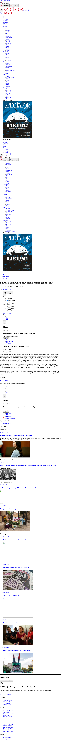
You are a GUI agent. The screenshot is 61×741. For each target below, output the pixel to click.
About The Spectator (8, 711)
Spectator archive (7, 728)
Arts (7, 63)
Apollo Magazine (7, 725)
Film (7, 67)
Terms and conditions (8, 713)
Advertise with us (7, 702)
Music (7, 69)
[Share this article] (4, 321)
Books (8, 64)
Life (4, 74)
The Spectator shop (8, 727)
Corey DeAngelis (7, 537)
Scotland (8, 60)
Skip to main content (5, 0)
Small (11, 298)
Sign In (25, 10)
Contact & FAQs (7, 700)
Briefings (5, 22)
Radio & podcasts (10, 70)
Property (8, 81)
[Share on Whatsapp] (7, 319)
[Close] (1, 683)
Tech (7, 34)
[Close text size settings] (4, 295)
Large (12, 303)
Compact (12, 306)
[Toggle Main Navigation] (1, 10)
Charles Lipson (7, 647)
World (7, 56)
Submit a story (6, 703)
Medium (12, 300)
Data (7, 57)
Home (4, 16)
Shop (4, 27)
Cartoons (8, 97)
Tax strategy (6, 715)
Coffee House (6, 52)
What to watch (10, 77)
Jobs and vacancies (8, 716)
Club (4, 25)
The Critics (6, 276)
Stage (7, 73)
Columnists (9, 91)
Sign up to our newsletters (9, 739)
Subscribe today (7, 737)
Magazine (8, 36)
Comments (8, 313)
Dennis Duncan (4, 462)
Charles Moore (3, 505)
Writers (5, 18)
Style (7, 84)
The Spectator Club (8, 731)
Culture (8, 33)
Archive (5, 26)
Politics (8, 30)
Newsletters (6, 19)
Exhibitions (9, 66)
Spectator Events (7, 730)
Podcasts (5, 20)
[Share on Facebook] (7, 316)
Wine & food (9, 79)
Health (8, 86)
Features (8, 90)
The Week (9, 89)
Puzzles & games (10, 99)
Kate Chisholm (4, 380)
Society (8, 54)
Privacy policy (6, 712)
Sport (7, 83)
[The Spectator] (13, 10)
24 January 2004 (7, 289)
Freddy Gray (6, 592)
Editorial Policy (7, 704)
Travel (8, 80)
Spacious (13, 311)
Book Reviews (7, 423)
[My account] (28, 10)
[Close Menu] (1, 155)
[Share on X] (7, 318)
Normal (12, 308)
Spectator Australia (8, 724)
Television (9, 72)
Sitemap (5, 718)
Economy (8, 59)
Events (5, 23)
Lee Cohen (6, 564)
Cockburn (8, 32)
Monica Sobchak (4, 432)
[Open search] (1, 152)
